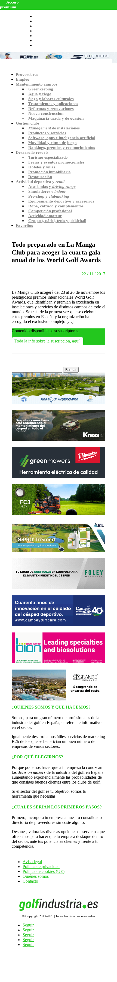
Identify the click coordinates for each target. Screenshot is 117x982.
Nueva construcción (45, 113)
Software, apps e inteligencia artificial (61, 138)
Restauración (40, 177)
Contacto (30, 881)
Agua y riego (39, 94)
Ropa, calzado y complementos (56, 206)
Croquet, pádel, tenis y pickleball (57, 220)
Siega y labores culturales (51, 99)
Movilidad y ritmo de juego (52, 143)
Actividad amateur (45, 216)
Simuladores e (47, 191)
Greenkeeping (40, 89)
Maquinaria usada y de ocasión (56, 118)
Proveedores (27, 74)
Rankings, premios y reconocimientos (61, 147)
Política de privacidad (41, 866)
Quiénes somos (36, 876)
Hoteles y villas (41, 167)
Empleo (22, 79)
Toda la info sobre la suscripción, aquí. (47, 341)
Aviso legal (32, 861)
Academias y (52, 186)
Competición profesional (50, 211)
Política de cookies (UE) (43, 871)
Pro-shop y (48, 196)
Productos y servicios (47, 133)
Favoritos (24, 225)
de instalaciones (54, 128)
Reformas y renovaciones (51, 108)
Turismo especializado (48, 157)
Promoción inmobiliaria (49, 172)
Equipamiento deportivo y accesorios (61, 201)
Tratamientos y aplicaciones (53, 104)
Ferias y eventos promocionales (56, 162)
